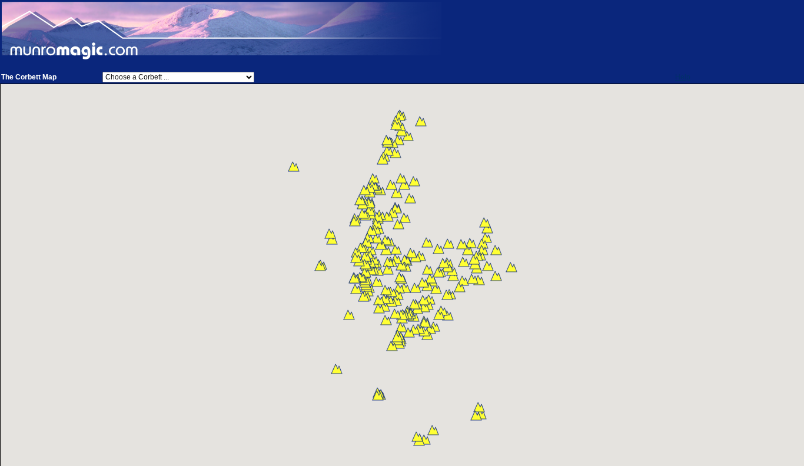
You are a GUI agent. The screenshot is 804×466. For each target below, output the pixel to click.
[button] (511, 267)
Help (682, 77)
